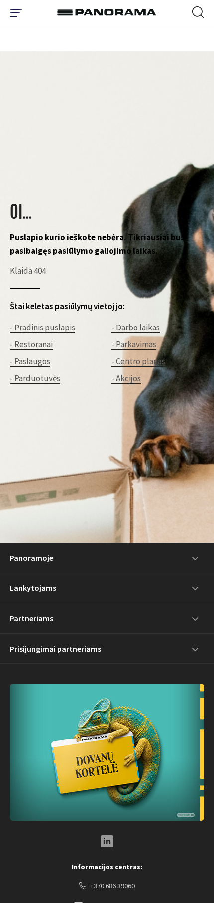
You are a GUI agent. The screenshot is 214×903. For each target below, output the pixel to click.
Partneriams (31, 618)
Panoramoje (31, 558)
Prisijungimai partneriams (55, 649)
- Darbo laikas (135, 327)
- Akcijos (126, 378)
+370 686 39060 (112, 885)
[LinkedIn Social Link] (107, 841)
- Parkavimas (133, 344)
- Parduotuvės (35, 378)
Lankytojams (33, 588)
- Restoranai (31, 344)
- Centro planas (138, 361)
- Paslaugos (30, 361)
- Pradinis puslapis (42, 327)
